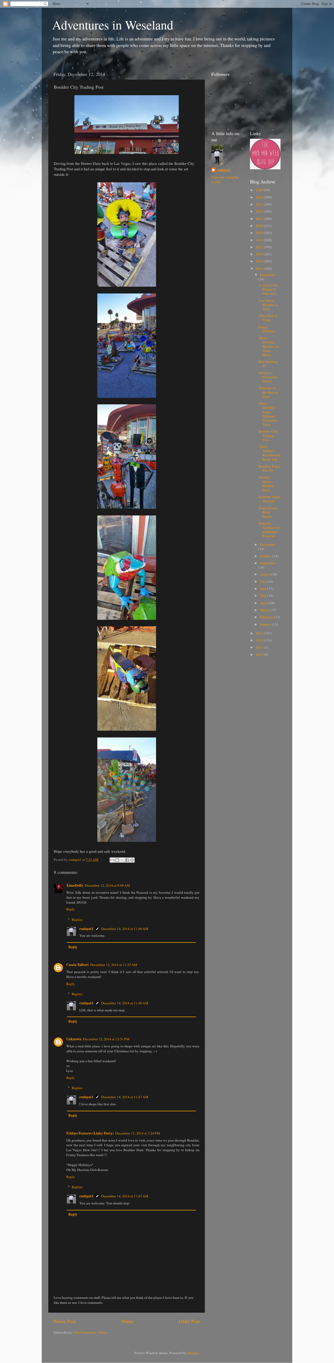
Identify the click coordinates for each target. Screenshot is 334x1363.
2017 (260, 247)
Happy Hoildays (267, 329)
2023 (260, 204)
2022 (260, 211)
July (263, 581)
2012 (260, 640)
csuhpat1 (86, 928)
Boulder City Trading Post (268, 435)
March (265, 610)
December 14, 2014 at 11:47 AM (124, 1097)
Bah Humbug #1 (268, 363)
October (266, 556)
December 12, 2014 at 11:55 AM (113, 964)
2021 (260, 218)
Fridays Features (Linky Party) (90, 1133)
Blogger (193, 1352)
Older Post (189, 1321)
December (267, 274)
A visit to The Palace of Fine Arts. (268, 289)
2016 (260, 254)
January (266, 624)
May (263, 595)
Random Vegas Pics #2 (269, 468)
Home (127, 1321)
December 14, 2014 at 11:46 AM (124, 928)
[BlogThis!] (117, 860)
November (267, 544)
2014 (260, 268)
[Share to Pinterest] (132, 860)
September (268, 563)
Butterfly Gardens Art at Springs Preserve (269, 529)
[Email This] (112, 860)
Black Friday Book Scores (268, 512)
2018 (260, 240)
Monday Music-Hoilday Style (266, 483)
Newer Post (64, 1321)
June (263, 588)
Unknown (73, 1039)
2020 (260, 225)
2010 (260, 654)
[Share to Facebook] (127, 860)
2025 (260, 190)
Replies (77, 919)
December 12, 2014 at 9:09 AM (107, 885)
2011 (260, 647)
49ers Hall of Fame (268, 317)
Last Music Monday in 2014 (268, 304)
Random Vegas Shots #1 (269, 498)
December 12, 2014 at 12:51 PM (106, 1039)
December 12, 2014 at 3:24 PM (137, 1133)
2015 (260, 261)
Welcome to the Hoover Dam (269, 392)
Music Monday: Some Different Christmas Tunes (268, 414)
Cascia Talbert (77, 964)
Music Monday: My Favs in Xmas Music (269, 346)
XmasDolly (74, 885)
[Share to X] (122, 860)
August (265, 574)
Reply (70, 909)
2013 (260, 633)
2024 (260, 197)
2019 (260, 232)
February (267, 617)
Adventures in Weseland (112, 24)
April (264, 603)
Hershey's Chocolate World (268, 376)
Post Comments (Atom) (90, 1332)
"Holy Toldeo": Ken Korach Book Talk (269, 453)
